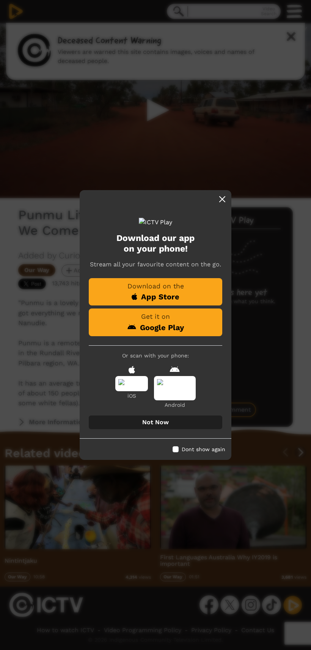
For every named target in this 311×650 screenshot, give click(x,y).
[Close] (222, 199)
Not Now (155, 422)
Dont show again (203, 449)
